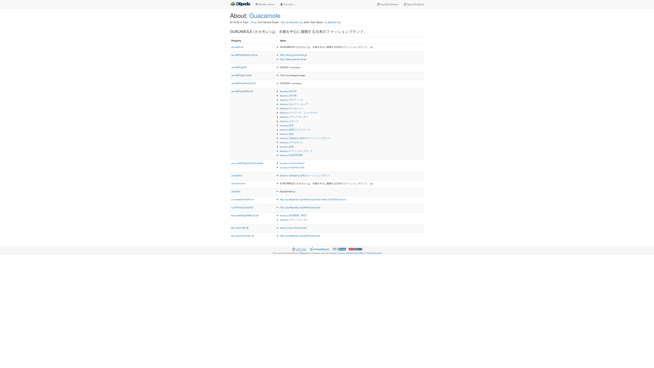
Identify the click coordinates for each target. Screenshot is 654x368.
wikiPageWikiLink (242, 91)
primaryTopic (242, 235)
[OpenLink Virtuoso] (298, 249)
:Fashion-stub (292, 167)
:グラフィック (291, 99)
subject (236, 175)
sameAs (240, 227)
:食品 (287, 133)
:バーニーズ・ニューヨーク (299, 112)
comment (238, 183)
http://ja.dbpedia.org (291, 22)
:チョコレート (291, 108)
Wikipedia (304, 253)
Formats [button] (288, 4)
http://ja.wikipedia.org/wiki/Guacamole (300, 207)
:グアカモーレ (291, 142)
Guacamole (265, 15)
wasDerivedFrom (242, 199)
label (235, 191)
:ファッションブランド (296, 150)
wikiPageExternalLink (244, 55)
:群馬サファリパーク (295, 129)
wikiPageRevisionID (243, 83)
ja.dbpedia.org (333, 22)
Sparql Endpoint (415, 4)
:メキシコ (289, 121)
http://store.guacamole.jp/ (293, 55)
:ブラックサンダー (294, 116)
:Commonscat (292, 163)
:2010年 (288, 95)
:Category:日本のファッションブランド (305, 138)
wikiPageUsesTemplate (247, 163)
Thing (253, 22)
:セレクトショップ (294, 104)
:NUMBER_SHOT (293, 215)
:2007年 (288, 91)
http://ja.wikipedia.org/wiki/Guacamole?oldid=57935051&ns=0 (313, 199)
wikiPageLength (241, 75)
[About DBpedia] (240, 4)
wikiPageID (239, 67)
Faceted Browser (389, 4)
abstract (237, 47)
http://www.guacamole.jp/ (293, 59)
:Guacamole (293, 227)
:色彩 (287, 146)
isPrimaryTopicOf (242, 207)
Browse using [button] (266, 4)
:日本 (287, 125)
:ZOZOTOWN (291, 155)
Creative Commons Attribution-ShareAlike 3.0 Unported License (355, 253)
